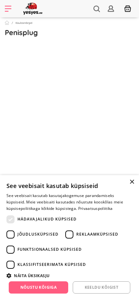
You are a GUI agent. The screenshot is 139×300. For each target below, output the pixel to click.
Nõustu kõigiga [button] (38, 287)
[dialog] (69, 237)
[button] (69, 275)
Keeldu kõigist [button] (102, 287)
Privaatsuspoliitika (95, 208)
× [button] (131, 182)
